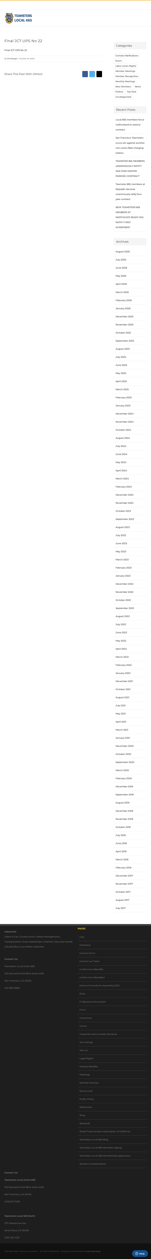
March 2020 (122, 770)
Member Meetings (125, 71)
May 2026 (121, 275)
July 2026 (121, 259)
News (138, 86)
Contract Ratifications (126, 55)
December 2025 (124, 316)
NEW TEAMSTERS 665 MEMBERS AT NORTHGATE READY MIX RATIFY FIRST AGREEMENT (129, 217)
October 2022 (123, 600)
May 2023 (121, 551)
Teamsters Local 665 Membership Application (105, 1155)
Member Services (89, 1082)
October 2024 (123, 429)
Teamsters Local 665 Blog (93, 1139)
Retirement (85, 1107)
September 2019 (125, 794)
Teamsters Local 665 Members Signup (100, 1147)
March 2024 (122, 478)
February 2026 (124, 300)
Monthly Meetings (125, 81)
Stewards (84, 1123)
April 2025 (121, 381)
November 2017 (124, 883)
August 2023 (123, 527)
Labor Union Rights (125, 66)
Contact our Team (89, 961)
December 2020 (125, 746)
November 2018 (124, 819)
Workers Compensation (92, 1163)
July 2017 (121, 908)
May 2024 (121, 462)
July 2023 (121, 535)
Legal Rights (86, 1058)
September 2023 (125, 519)
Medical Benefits (88, 1066)
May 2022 (121, 640)
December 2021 (124, 681)
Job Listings (86, 1042)
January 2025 (123, 405)
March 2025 (122, 389)
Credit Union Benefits (91, 969)
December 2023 (124, 494)
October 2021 (123, 689)
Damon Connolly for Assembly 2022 (99, 985)
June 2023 (121, 543)
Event (118, 61)
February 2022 (124, 665)
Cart (81, 937)
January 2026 (123, 308)
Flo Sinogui (12, 58)
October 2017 (123, 891)
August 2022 (123, 616)
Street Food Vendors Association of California (104, 1131)
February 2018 (123, 867)
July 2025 (121, 357)
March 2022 (122, 656)
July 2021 (121, 705)
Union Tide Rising (93, 1251)
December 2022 (124, 583)
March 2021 (122, 729)
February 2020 (124, 778)
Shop (82, 1115)
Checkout (84, 945)
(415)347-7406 (12, 1201)
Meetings (84, 1074)
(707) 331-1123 (11, 1237)
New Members (123, 86)
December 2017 (124, 875)
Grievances (85, 1018)
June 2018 (121, 843)
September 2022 (125, 608)
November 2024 (125, 421)
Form (82, 1009)
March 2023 (122, 559)
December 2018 (124, 810)
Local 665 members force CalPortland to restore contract (130, 124)
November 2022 (124, 592)
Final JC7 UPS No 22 (15, 50)
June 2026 (121, 267)
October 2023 (123, 511)
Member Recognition (126, 76)
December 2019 (124, 786)
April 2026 (121, 284)
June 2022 (121, 632)
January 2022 (123, 673)
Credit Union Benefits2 (92, 977)
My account (86, 1091)
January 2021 (123, 737)
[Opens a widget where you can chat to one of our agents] (140, 1254)
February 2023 (124, 567)
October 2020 (123, 754)
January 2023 (123, 575)
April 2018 (121, 851)
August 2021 (122, 697)
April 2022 (121, 648)
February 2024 (124, 486)
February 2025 (124, 397)
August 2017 (122, 900)
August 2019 (122, 802)
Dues (82, 993)
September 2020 (125, 762)
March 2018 (122, 859)
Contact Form (87, 953)
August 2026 (123, 251)
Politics (119, 92)
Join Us (83, 1050)
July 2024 (121, 446)
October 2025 (123, 332)
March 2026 (122, 292)
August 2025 (123, 348)
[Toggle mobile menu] (145, 18)
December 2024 (125, 413)
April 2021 (121, 721)
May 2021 (121, 713)
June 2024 (121, 454)
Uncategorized (123, 97)
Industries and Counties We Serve (98, 1034)
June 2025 (121, 365)
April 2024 (121, 470)
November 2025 (124, 324)
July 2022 (121, 624)
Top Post (131, 92)
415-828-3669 (11, 987)
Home (82, 1026)
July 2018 (121, 835)
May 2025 (121, 373)
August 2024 (123, 438)
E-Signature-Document (92, 1001)
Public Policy (86, 1099)
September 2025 (125, 340)
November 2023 (124, 502)
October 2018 (123, 827)
